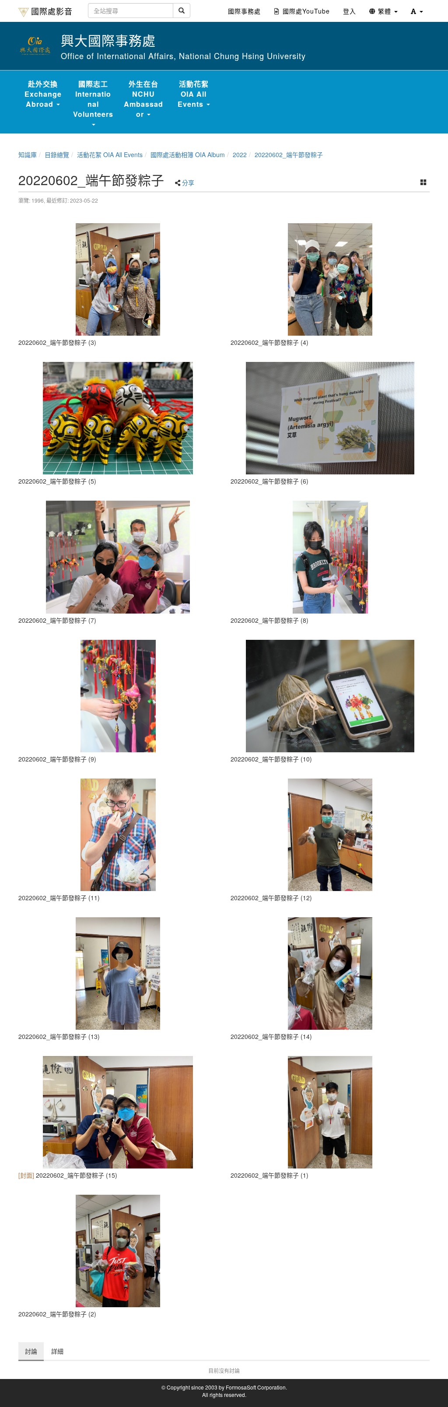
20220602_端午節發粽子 (289, 154)
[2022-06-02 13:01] (117, 973)
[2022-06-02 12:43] (330, 696)
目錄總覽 (57, 154)
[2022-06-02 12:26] (117, 1251)
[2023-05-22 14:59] (330, 279)
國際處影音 (52, 11)
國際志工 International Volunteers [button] (93, 99)
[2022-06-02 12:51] (330, 973)
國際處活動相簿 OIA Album (187, 154)
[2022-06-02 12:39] (330, 557)
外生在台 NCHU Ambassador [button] (143, 99)
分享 (188, 182)
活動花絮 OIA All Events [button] (193, 94)
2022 (240, 154)
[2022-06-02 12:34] (117, 1112)
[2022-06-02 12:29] (330, 418)
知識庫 (27, 154)
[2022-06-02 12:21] (117, 279)
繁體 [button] (384, 11)
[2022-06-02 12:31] (330, 1112)
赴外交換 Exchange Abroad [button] (43, 94)
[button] (417, 11)
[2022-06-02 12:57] (117, 835)
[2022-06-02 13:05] (330, 835)
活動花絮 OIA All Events (110, 154)
